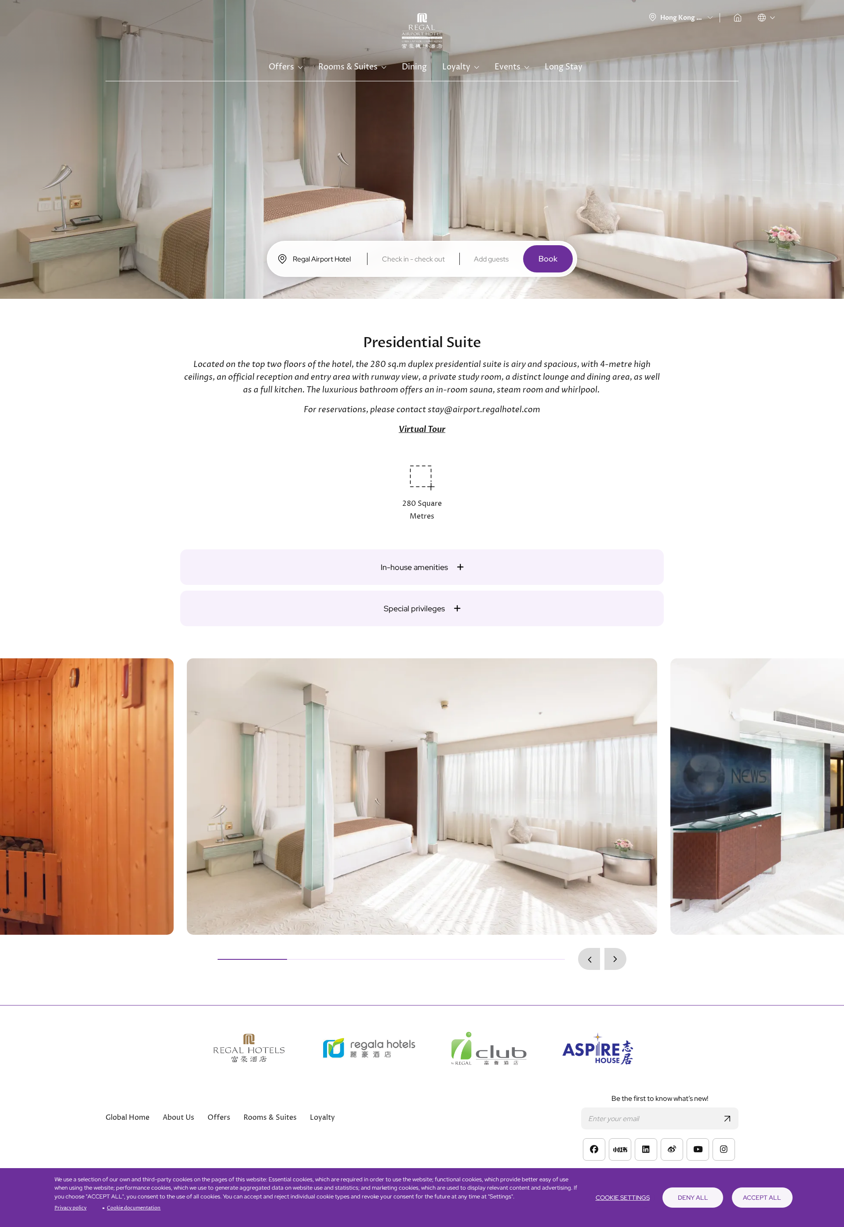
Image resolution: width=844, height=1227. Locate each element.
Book (547, 259)
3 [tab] (391, 959)
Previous (589, 959)
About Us (178, 1117)
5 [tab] (530, 959)
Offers (281, 67)
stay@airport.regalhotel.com (484, 409)
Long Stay (563, 67)
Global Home (737, 17)
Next (615, 959)
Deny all (693, 1198)
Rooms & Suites (348, 67)
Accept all (762, 1198)
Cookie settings (623, 1198)
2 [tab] (322, 959)
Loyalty (456, 67)
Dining (414, 67)
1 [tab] (252, 959)
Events (507, 67)
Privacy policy (71, 1208)
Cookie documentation (133, 1208)
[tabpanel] (422, 796)
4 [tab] (460, 959)
